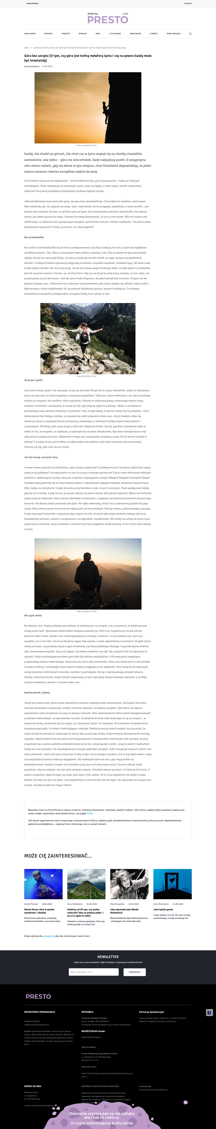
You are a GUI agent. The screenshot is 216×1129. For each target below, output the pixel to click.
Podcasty (66, 34)
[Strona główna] (108, 18)
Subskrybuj (134, 972)
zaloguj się (49, 936)
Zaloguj (188, 3)
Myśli (98, 34)
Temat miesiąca (173, 34)
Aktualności (30, 34)
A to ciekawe (115, 34)
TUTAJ (90, 813)
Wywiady (83, 34)
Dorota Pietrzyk (31, 904)
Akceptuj (188, 1102)
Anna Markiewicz (32, 66)
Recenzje (48, 34)
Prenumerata (32, 3)
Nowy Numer (135, 34)
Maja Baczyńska (117, 904)
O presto (154, 34)
